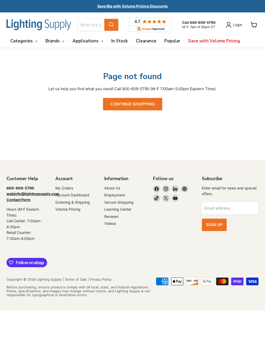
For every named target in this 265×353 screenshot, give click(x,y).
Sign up (214, 225)
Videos (110, 223)
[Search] (111, 25)
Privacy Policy (101, 279)
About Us (112, 188)
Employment (114, 195)
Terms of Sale (76, 279)
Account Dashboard (72, 195)
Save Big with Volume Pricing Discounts (132, 6)
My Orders (64, 188)
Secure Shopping (119, 202)
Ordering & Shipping (72, 202)
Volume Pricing (67, 209)
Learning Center (117, 209)
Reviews (111, 216)
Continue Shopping (133, 104)
